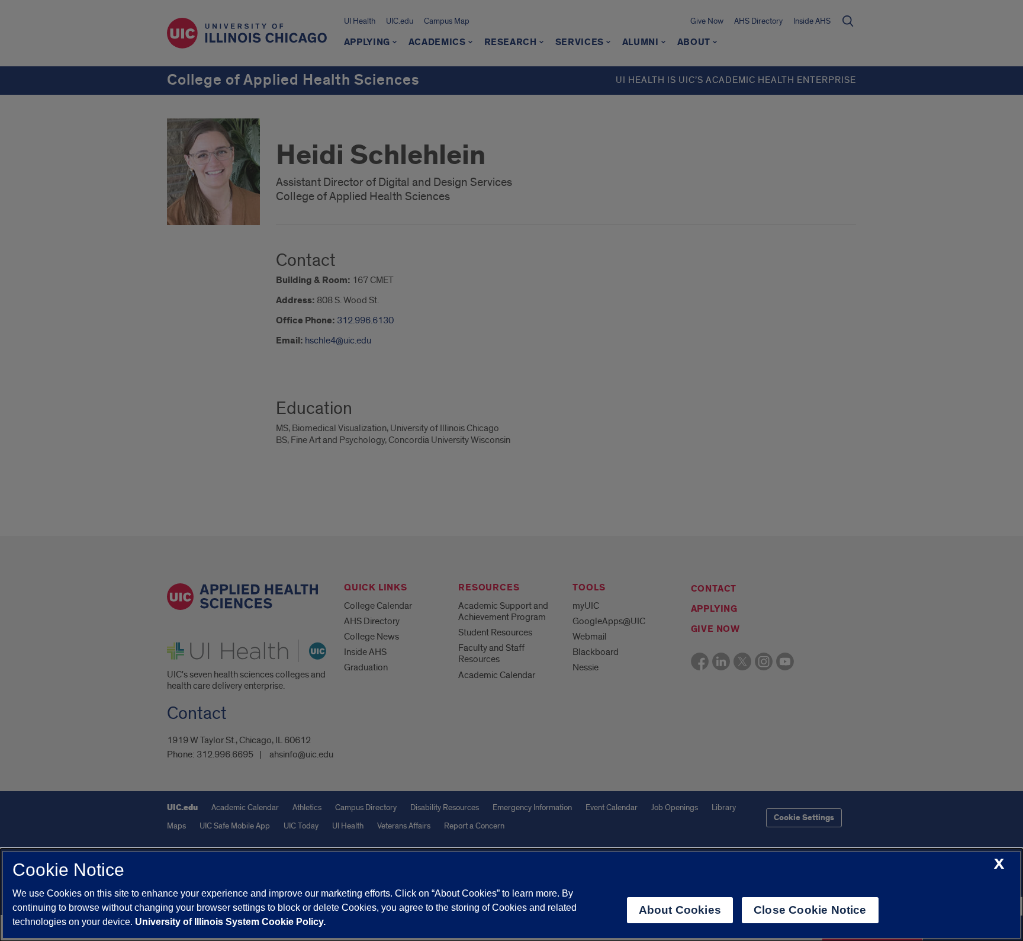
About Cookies (680, 910)
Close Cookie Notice (810, 910)
